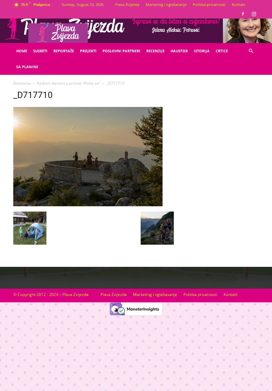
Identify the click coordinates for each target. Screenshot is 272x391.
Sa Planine (27, 66)
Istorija (202, 50)
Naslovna (22, 83)
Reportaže (63, 50)
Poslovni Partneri (121, 50)
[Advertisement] (221, 143)
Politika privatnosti (209, 4)
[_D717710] (88, 204)
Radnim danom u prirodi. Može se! (68, 83)
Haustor (179, 50)
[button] (251, 51)
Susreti (40, 50)
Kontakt (238, 4)
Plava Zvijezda (127, 4)
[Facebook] (243, 14)
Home (21, 50)
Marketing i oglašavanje (166, 4)
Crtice (222, 50)
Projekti (88, 50)
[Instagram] (254, 14)
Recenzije (155, 50)
